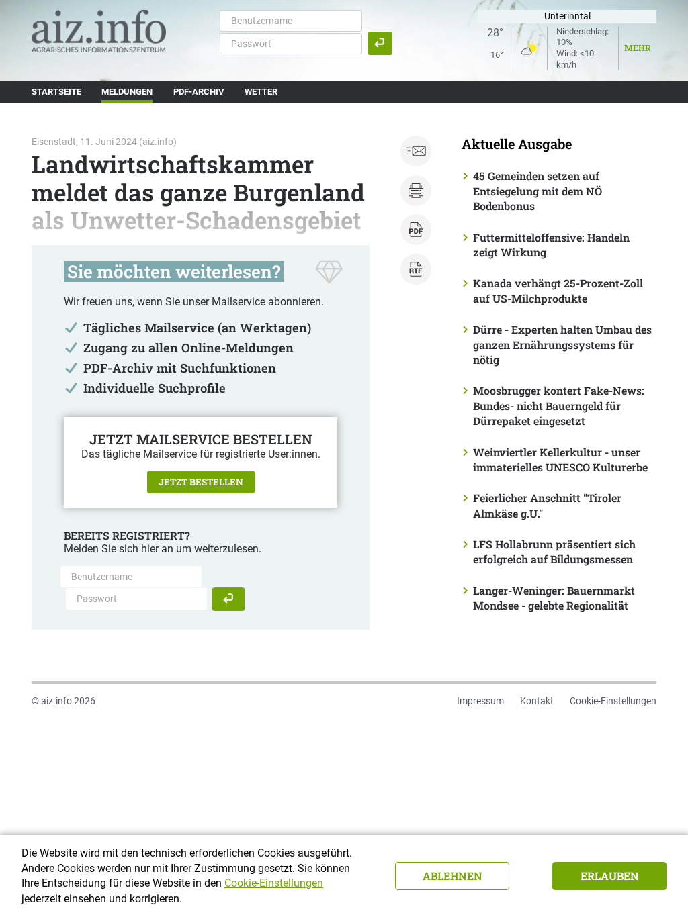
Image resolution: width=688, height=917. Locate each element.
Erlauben (609, 876)
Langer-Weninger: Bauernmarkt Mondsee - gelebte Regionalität (554, 597)
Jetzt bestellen (201, 482)
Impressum (480, 700)
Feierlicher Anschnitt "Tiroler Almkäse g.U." (547, 505)
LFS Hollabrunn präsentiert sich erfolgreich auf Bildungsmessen (554, 551)
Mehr (637, 47)
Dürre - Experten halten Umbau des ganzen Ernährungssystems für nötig (562, 344)
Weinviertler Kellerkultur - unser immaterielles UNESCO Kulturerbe (560, 459)
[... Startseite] (99, 30)
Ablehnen (452, 876)
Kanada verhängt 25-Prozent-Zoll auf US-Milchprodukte (558, 290)
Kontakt (537, 700)
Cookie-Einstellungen (613, 700)
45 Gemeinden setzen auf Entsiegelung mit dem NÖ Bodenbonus (537, 190)
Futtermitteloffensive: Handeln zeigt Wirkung (551, 244)
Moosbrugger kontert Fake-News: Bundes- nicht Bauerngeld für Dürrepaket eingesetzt (558, 405)
